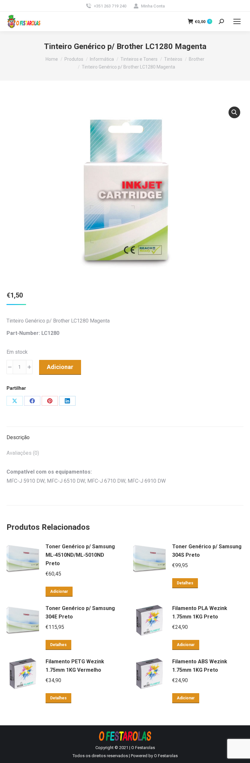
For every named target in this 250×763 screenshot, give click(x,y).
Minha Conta (153, 6)
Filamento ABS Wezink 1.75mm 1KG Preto (199, 665)
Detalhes (185, 583)
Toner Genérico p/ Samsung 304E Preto (80, 612)
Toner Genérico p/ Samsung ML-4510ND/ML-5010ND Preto (80, 554)
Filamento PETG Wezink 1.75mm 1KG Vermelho (75, 665)
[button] (234, 112)
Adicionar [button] (59, 591)
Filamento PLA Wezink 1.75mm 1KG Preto (199, 612)
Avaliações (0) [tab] (23, 453)
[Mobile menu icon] (236, 21)
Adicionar (60, 366)
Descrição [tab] (18, 437)
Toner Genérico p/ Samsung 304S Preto (207, 550)
